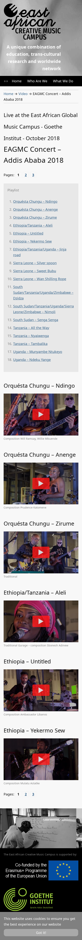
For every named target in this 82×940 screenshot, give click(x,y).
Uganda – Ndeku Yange (32, 359)
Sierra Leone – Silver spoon (35, 263)
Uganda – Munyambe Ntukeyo (37, 351)
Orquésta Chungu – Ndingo (35, 201)
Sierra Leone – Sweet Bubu (34, 271)
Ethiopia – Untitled (28, 233)
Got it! (41, 932)
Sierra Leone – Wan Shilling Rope (39, 279)
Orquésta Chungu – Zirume (35, 217)
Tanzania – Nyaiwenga (31, 335)
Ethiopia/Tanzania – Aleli (33, 225)
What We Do (63, 81)
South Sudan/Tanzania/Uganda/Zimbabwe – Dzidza (43, 292)
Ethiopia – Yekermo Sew (32, 241)
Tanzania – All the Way (31, 327)
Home (17, 81)
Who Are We (37, 81)
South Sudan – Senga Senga (35, 320)
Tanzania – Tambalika (30, 343)
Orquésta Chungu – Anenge (35, 209)
